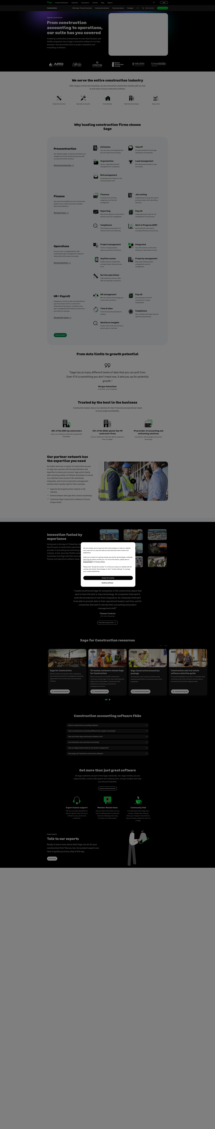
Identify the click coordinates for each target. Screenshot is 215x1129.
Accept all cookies (108, 578)
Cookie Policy (87, 562)
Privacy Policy (100, 562)
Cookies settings (107, 582)
